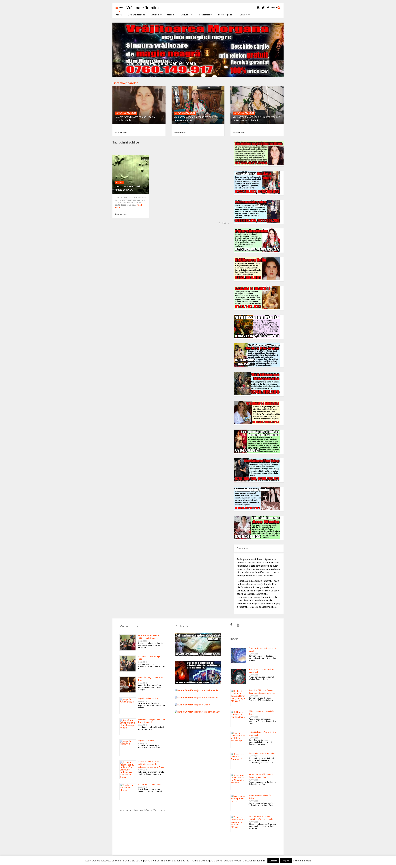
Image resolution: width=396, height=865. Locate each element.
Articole (155, 15)
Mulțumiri (185, 15)
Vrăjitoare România (143, 7)
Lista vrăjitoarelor (136, 15)
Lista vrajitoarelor (126, 113)
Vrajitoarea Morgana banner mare (161, 63)
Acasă (119, 15)
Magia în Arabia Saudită (148, 698)
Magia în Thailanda (146, 740)
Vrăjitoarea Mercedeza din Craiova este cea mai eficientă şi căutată (256, 119)
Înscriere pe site (225, 15)
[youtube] (258, 7)
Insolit (119, 183)
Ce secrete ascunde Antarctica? (262, 753)
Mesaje (170, 15)
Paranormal (204, 15)
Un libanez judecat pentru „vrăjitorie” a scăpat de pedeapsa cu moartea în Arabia (151, 764)
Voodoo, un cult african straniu (151, 784)
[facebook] (268, 7)
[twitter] (263, 7)
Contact (243, 15)
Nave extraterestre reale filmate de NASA (128, 188)
